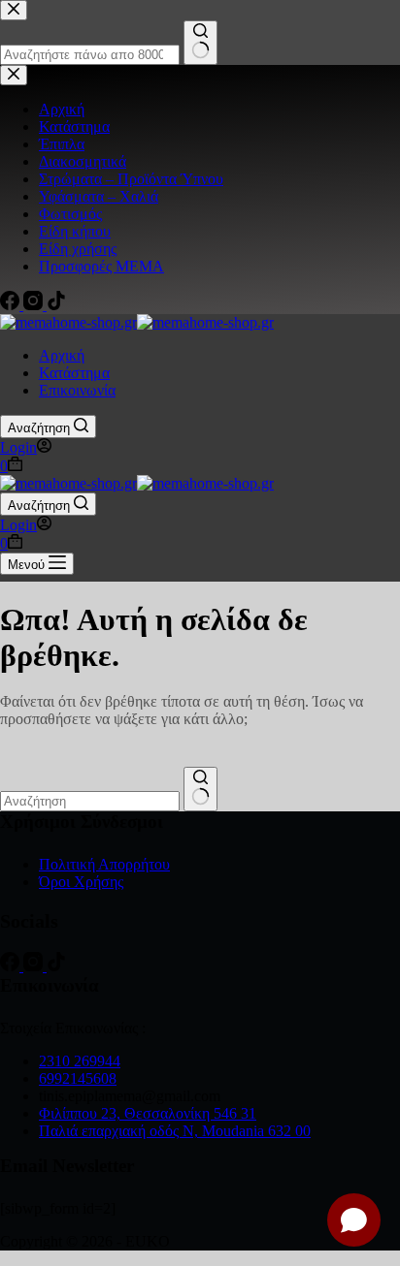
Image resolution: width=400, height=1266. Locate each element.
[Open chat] (354, 1220)
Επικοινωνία (77, 390)
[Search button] (200, 789)
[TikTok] (56, 966)
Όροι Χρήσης (81, 881)
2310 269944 (79, 1061)
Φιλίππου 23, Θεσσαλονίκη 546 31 (147, 1113)
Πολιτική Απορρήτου (104, 864)
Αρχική (61, 355)
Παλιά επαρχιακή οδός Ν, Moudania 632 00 (175, 1131)
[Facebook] (11, 966)
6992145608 (78, 1078)
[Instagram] (35, 966)
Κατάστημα (74, 372)
